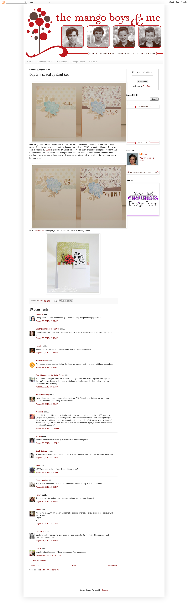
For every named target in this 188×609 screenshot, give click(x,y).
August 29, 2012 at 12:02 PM (47, 443)
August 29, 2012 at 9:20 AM (47, 404)
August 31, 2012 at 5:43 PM (47, 541)
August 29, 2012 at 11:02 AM (47, 428)
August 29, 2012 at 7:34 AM (47, 321)
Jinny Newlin (41, 480)
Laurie (48, 150)
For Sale (93, 61)
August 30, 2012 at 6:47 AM (47, 502)
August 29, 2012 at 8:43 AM (47, 367)
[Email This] (60, 300)
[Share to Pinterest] (71, 300)
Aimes (38, 510)
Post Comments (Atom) (49, 570)
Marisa (39, 436)
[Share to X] (65, 300)
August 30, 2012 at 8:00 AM (47, 524)
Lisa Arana (40, 532)
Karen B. (39, 314)
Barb (38, 466)
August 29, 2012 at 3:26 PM (47, 487)
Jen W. (38, 549)
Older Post (112, 566)
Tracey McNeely (42, 395)
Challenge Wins (44, 61)
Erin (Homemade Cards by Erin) (49, 375)
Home (30, 61)
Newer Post (34, 566)
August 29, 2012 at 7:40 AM (47, 338)
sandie (39, 346)
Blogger (105, 590)
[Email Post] (55, 300)
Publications (61, 61)
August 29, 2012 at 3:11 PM (47, 472)
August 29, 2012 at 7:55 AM (47, 353)
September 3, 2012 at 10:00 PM (48, 555)
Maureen (39, 412)
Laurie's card (39, 230)
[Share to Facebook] (68, 300)
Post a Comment (39, 560)
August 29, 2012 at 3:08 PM (47, 458)
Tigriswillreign (42, 361)
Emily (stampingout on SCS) (47, 329)
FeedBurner (148, 86)
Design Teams (78, 61)
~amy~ (39, 495)
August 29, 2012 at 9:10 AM (47, 387)
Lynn (144, 154)
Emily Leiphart (42, 451)
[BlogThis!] (62, 300)
